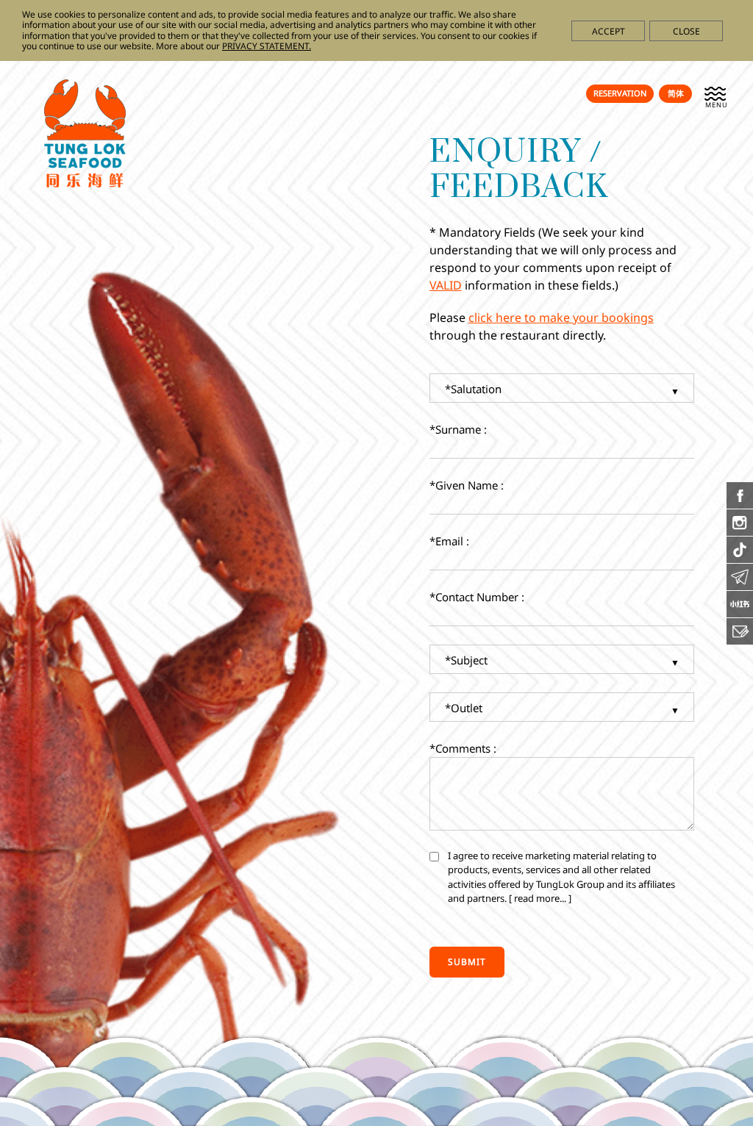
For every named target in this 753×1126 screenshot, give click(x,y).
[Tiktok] (740, 558)
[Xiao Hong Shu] (740, 613)
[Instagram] (740, 531)
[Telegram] (740, 585)
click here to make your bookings (561, 317)
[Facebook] (740, 504)
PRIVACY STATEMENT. (266, 46)
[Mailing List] (740, 640)
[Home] (85, 183)
